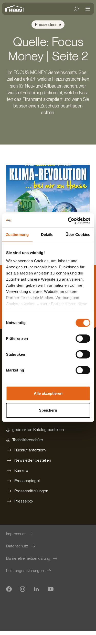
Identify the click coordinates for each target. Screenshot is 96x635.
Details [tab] (47, 234)
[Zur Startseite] (16, 8)
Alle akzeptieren (48, 393)
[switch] (83, 338)
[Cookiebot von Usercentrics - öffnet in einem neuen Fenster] (68, 220)
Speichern (48, 410)
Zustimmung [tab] (17, 234)
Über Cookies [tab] (78, 234)
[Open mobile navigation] (88, 8)
